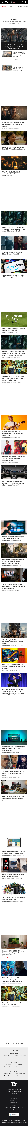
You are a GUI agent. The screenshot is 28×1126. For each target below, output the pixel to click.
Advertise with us (14, 1102)
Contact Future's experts (14, 1091)
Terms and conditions (14, 1096)
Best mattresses (19, 1066)
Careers (14, 1105)
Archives (22, 1043)
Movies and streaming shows (7, 1057)
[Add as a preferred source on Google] (14, 1114)
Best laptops (8, 1064)
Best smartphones (8, 1066)
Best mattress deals (20, 1073)
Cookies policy (14, 1100)
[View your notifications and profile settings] (11, 2)
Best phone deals (7, 1073)
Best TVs (20, 1064)
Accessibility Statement (14, 1089)
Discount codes (20, 1075)
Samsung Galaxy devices (20, 1055)
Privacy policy (14, 1098)
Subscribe (18, 2)
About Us (14, 1093)
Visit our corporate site (18, 1121)
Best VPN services (21, 1057)
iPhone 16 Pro (7, 1055)
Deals (11, 6)
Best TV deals (7, 1075)
